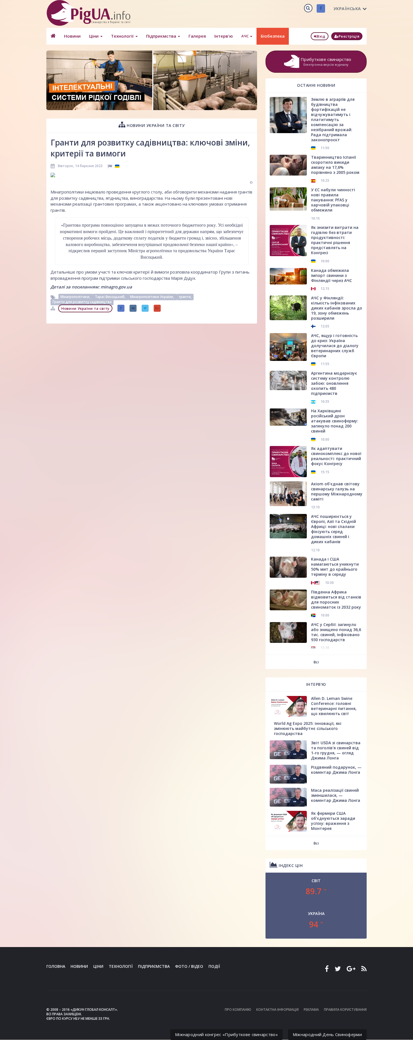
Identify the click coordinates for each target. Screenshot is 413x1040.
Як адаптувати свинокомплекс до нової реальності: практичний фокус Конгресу (336, 456)
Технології (123, 36)
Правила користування (345, 1009)
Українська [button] (347, 8)
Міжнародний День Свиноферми (327, 1034)
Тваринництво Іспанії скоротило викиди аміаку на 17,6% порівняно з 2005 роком (335, 164)
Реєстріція (349, 36)
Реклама (311, 1009)
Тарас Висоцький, (110, 297)
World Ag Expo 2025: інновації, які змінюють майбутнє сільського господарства (307, 728)
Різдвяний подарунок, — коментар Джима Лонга (336, 769)
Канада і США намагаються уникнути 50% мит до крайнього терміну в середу (335, 566)
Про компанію (238, 1009)
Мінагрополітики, (75, 297)
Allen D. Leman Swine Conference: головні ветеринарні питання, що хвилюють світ (334, 706)
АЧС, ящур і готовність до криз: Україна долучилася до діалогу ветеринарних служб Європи (334, 345)
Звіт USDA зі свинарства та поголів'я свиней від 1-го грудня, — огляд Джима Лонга (335, 750)
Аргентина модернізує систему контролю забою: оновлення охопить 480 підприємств (334, 383)
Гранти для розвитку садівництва (82, 302)
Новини (72, 36)
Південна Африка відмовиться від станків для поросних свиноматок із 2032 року (336, 599)
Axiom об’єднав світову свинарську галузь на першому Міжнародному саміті (336, 491)
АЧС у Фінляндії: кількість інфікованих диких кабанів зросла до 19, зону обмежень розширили (336, 308)
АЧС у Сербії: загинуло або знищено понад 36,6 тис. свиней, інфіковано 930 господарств (336, 632)
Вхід (321, 36)
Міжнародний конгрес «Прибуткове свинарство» (226, 1034)
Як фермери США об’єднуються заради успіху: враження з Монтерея (333, 821)
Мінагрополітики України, (152, 297)
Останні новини (316, 85)
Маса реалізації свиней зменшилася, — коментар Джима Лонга (335, 795)
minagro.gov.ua (116, 287)
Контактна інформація (277, 1009)
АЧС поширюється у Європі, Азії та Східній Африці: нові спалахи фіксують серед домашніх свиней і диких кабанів (333, 529)
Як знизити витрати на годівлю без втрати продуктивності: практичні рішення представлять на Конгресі (334, 240)
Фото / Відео (189, 966)
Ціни (94, 36)
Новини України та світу (155, 125)
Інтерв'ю (223, 36)
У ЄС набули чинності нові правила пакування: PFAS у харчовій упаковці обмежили (333, 200)
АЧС (245, 35)
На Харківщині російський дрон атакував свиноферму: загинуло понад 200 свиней (334, 421)
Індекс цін (290, 865)
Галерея (197, 36)
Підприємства (161, 36)
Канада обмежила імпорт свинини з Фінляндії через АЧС (331, 275)
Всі (316, 661)
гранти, (185, 297)
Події (214, 966)
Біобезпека (273, 36)
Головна (55, 966)
